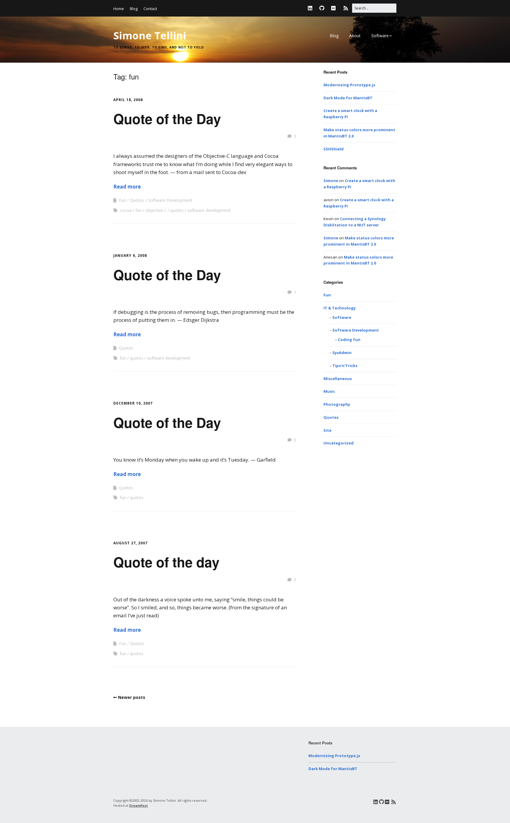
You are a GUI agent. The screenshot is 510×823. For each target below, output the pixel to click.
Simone (330, 180)
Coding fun (349, 339)
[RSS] (346, 8)
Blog (134, 8)
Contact (150, 8)
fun (138, 210)
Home (118, 8)
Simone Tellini (149, 35)
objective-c (156, 210)
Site (327, 430)
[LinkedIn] (311, 8)
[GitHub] (321, 8)
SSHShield (333, 149)
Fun (122, 200)
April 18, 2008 (128, 99)
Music (329, 391)
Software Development (170, 200)
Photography (336, 404)
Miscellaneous (337, 378)
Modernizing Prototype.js (349, 84)
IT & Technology (339, 308)
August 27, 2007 (130, 543)
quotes (177, 210)
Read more (127, 186)
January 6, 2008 (130, 255)
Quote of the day (166, 562)
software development (209, 210)
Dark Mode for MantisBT (347, 97)
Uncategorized (338, 443)
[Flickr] (333, 8)
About (355, 35)
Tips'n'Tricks (344, 365)
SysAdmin (342, 352)
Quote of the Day (167, 118)
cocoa (126, 210)
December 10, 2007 (133, 403)
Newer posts (131, 697)
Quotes (137, 200)
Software (380, 35)
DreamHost (138, 805)
